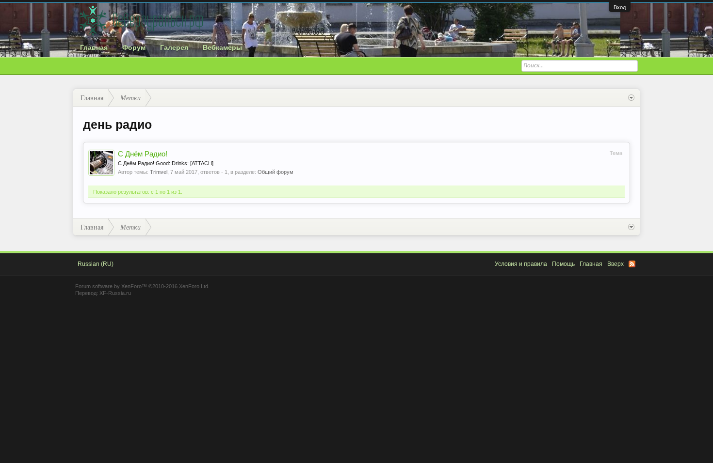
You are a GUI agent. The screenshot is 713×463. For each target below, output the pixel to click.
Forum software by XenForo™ (142, 286)
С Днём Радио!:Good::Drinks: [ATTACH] (165, 163)
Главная (94, 47)
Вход (620, 7)
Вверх (615, 264)
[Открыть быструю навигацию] (631, 97)
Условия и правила (521, 264)
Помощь (563, 264)
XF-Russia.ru (115, 293)
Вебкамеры (222, 47)
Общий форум (275, 172)
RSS (632, 264)
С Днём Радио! (142, 154)
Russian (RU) (95, 264)
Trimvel (158, 172)
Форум (134, 47)
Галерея (174, 47)
